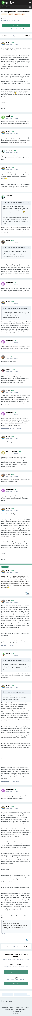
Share (7, 994)
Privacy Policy (19, 1007)
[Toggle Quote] (4, 202)
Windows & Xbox (15, 20)
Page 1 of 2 (16, 35)
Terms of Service (9, 1009)
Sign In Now (16, 983)
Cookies (27, 1007)
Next (26, 35)
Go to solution (16, 25)
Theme (12, 1007)
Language (4, 1007)
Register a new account (16, 972)
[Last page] (30, 36)
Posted (12, 44)
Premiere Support (21, 1009)
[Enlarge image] (16, 93)
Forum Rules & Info (16, 1011)
